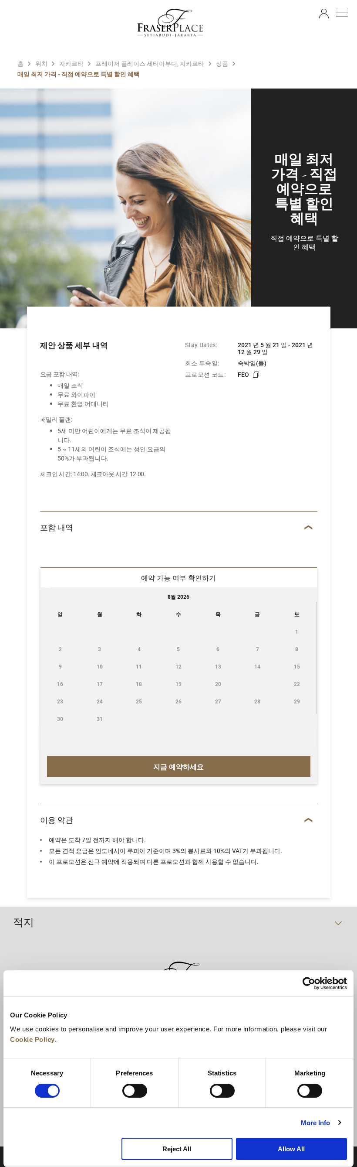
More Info (315, 1122)
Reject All (176, 1149)
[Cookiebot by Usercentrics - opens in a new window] (309, 983)
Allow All (291, 1149)
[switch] (134, 1091)
